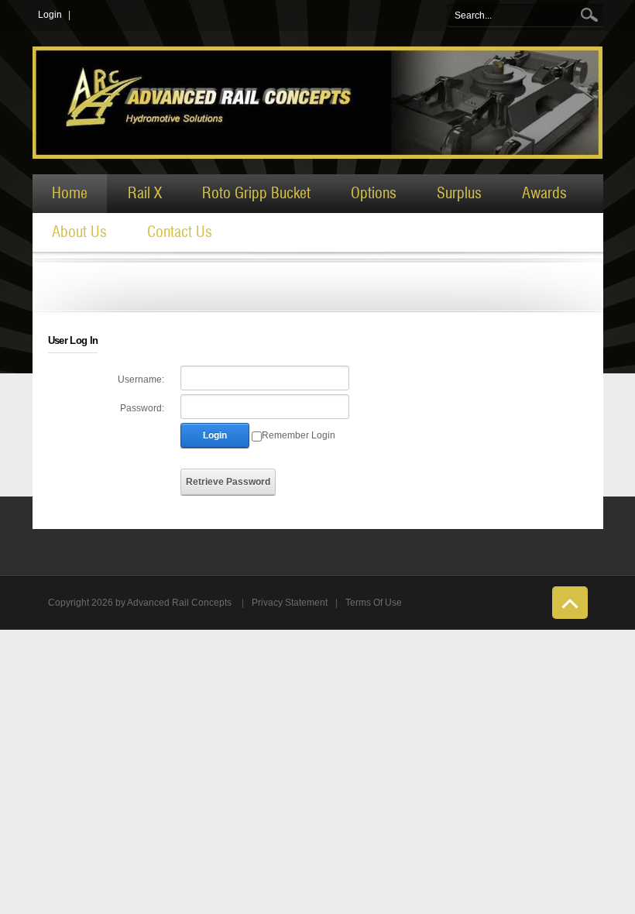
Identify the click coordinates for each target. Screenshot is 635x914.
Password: (142, 408)
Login (50, 14)
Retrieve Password (228, 481)
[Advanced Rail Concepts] (318, 102)
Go (590, 15)
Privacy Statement (290, 602)
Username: (141, 379)
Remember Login (298, 435)
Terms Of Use (373, 602)
